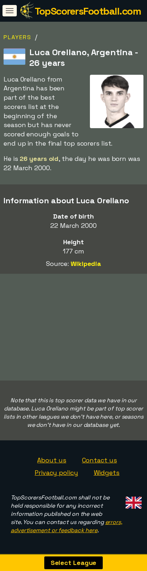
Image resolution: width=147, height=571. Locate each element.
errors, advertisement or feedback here (66, 526)
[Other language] (132, 500)
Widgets (107, 472)
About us (51, 460)
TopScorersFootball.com (88, 11)
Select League (74, 563)
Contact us (99, 460)
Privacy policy (56, 472)
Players (17, 37)
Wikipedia (86, 264)
